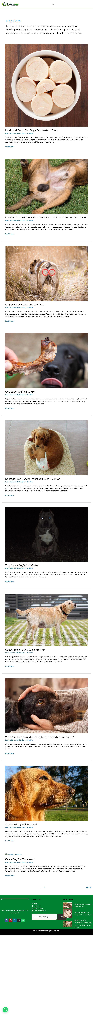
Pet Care (22, 133)
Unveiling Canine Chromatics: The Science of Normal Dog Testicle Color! (45, 217)
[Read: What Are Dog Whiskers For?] (46, 793)
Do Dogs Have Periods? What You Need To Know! (32, 478)
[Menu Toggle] (53, 4)
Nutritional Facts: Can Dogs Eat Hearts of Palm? (32, 130)
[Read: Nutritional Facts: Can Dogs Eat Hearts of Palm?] (46, 85)
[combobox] (44, 917)
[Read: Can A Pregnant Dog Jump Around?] (46, 620)
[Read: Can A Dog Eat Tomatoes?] (13, 854)
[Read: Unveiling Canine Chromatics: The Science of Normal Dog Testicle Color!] (46, 186)
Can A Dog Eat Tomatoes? (20, 859)
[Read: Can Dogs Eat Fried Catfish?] (46, 361)
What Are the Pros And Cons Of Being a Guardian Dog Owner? (39, 737)
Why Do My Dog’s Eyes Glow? (21, 565)
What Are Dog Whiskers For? (21, 824)
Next (88, 887)
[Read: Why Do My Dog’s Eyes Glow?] (46, 534)
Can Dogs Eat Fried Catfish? (21, 391)
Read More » (9, 146)
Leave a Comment (11, 133)
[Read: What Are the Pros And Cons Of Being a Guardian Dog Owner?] (46, 706)
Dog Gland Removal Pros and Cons (24, 304)
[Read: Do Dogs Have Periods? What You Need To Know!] (46, 448)
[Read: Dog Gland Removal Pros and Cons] (46, 273)
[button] (5, 1009)
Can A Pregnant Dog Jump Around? (25, 649)
